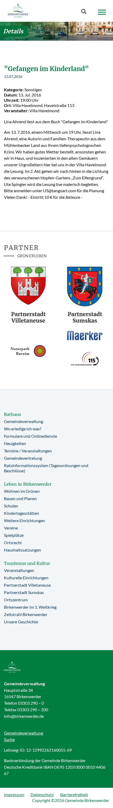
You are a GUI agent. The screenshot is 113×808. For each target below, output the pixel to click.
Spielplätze (14, 535)
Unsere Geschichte (21, 621)
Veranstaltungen (19, 570)
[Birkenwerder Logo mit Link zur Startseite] (18, 10)
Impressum (14, 794)
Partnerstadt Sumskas (24, 592)
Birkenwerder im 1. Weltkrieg (30, 606)
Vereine (11, 527)
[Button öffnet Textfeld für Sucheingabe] (85, 12)
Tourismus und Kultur (27, 563)
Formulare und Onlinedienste (30, 436)
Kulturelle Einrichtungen (26, 577)
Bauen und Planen (20, 498)
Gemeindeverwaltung (23, 421)
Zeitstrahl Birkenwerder (25, 614)
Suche (9, 739)
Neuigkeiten (15, 443)
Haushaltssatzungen (22, 549)
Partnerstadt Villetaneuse (27, 584)
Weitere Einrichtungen (24, 520)
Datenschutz (42, 794)
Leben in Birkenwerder (28, 484)
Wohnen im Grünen (22, 491)
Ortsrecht (13, 542)
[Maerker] (84, 335)
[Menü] (102, 12)
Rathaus (12, 414)
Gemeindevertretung (23, 458)
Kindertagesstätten (21, 513)
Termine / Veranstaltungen (28, 450)
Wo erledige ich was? (22, 428)
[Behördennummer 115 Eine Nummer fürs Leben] (84, 358)
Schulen (11, 505)
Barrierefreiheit (74, 794)
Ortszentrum (16, 599)
